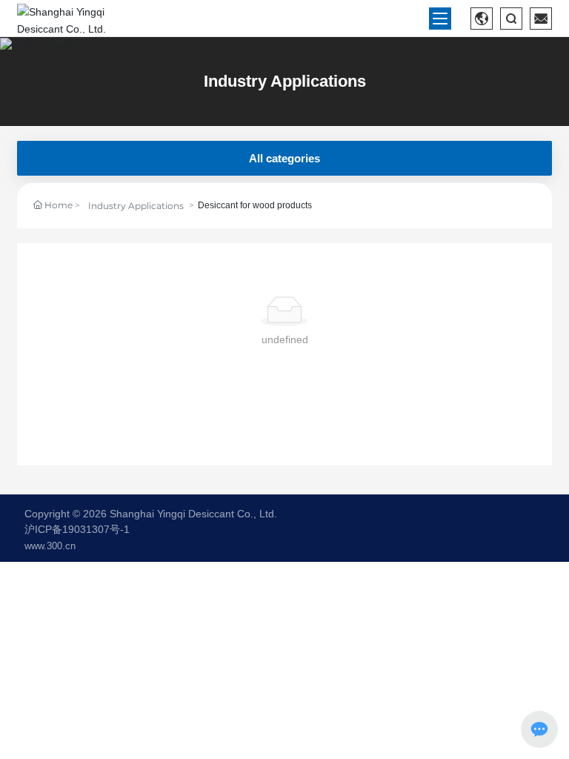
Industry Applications (285, 81)
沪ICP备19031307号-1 (77, 529)
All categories (284, 158)
